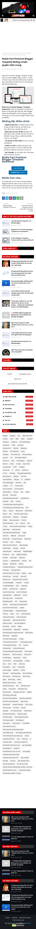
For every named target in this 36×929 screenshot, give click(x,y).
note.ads (15, 576)
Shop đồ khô (6, 704)
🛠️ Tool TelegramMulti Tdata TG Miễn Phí (22, 838)
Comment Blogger (8, 582)
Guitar (24, 657)
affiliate (24, 573)
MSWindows (17, 595)
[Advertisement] (18, 38)
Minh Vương (11, 679)
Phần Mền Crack (22, 689)
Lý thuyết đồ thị (7, 595)
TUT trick (23, 476)
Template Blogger (8, 611)
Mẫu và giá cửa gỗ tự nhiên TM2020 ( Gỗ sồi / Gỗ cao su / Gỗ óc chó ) (22, 325)
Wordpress (6, 554)
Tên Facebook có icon (9, 726)
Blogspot (12, 436)
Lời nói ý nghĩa (7, 670)
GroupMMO (6, 69)
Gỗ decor (5, 561)
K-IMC (14, 664)
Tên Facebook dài (8, 733)
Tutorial (22, 548)
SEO (10, 514)
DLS (20, 645)
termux (14, 626)
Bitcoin (12, 464)
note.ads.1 (24, 576)
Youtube (5, 486)
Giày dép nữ (17, 657)
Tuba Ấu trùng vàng (8, 617)
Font (27, 507)
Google (18, 464)
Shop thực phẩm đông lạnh (10, 701)
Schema (5, 604)
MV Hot (18, 470)
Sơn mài (23, 707)
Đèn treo (12, 761)
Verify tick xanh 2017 (8, 739)
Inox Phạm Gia (14, 589)
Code (11, 439)
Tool (17, 614)
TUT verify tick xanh (16, 711)
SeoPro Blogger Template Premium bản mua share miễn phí (22, 239)
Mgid (4, 679)
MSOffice (16, 670)
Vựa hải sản (6, 470)
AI (21, 479)
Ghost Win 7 (27, 654)
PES (16, 601)
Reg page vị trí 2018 (19, 692)
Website (5, 451)
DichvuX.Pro (17, 379)
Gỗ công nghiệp (18, 661)
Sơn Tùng (15, 707)
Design (30, 526)
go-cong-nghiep (27, 745)
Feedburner (6, 654)
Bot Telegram (20, 461)
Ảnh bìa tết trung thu (24, 770)
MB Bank (13, 536)
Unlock (27, 736)
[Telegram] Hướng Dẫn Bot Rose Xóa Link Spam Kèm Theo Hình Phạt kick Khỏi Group (22, 273)
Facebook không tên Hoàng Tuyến (12, 651)
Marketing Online (8, 601)
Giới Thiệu (14, 918)
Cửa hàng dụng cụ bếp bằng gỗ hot (13, 504)
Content (26, 582)
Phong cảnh (12, 689)
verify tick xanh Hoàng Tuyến (11, 754)
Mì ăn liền (18, 482)
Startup (22, 607)
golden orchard (7, 623)
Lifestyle (5, 564)
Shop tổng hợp (24, 545)
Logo (13, 667)
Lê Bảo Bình (21, 667)
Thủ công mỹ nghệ (8, 720)
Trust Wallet (25, 723)
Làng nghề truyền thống (24, 473)
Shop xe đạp (24, 701)
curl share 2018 (7, 742)
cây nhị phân (6, 620)
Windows (5, 501)
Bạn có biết (26, 464)
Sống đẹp (5, 711)
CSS (11, 457)
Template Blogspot (21, 611)
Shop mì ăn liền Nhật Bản (10, 698)
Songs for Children (17, 704)
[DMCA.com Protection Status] (18, 926)
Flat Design (13, 557)
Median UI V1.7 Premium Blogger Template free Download (22, 230)
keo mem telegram (19, 623)
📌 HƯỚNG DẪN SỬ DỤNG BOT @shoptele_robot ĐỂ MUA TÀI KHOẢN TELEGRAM (21, 315)
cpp (13, 554)
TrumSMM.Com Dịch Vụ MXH (26, 374)
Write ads (25, 739)
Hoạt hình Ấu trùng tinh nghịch (11, 532)
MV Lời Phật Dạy (27, 673)
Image (24, 532)
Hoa (22, 492)
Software (16, 476)
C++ (11, 486)
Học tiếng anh (7, 467)
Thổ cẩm (5, 614)
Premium (5, 542)
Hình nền (15, 448)
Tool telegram (20, 720)
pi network (6, 626)
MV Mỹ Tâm (13, 564)
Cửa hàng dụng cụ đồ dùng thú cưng (13, 507)
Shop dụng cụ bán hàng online (18, 604)
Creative (18, 501)
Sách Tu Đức (29, 704)
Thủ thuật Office (15, 570)
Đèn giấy (5, 761)
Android (22, 523)
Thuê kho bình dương (9, 714)
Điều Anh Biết (25, 758)
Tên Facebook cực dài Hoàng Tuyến (13, 729)
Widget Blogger (27, 551)
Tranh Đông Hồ (25, 614)
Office (4, 689)
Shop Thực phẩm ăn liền (21, 514)
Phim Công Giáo (27, 454)
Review (5, 514)
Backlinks (27, 479)
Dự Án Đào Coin (16, 412)
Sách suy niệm (7, 707)
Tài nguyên (24, 517)
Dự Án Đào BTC (19, 489)
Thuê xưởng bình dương (21, 717)
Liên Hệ (8, 918)
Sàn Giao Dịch (16, 405)
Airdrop (16, 401)
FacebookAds (7, 492)
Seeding (18, 542)
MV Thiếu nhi (6, 676)
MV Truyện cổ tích (8, 598)
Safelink (29, 692)
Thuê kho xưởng (22, 714)
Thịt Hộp (15, 548)
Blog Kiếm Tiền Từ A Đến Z (20, 579)
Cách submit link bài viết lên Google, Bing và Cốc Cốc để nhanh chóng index (22, 293)
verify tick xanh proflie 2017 (10, 758)
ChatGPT (5, 557)
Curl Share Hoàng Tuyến (10, 639)
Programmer (23, 601)
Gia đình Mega (7, 657)
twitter (20, 626)
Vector (23, 451)
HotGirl (5, 589)
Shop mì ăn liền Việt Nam (10, 545)
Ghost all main (16, 529)
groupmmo (6, 445)
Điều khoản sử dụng (25, 918)
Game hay (22, 557)
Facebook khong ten (19, 648)
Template (11, 53)
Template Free (25, 498)
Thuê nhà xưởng (7, 717)
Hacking (27, 661)
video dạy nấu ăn (14, 520)
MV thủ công (26, 676)
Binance (5, 464)
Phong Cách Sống (17, 539)
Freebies (15, 492)
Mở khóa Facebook (8, 686)
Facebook (6, 442)
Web (18, 739)
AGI (17, 523)
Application (17, 629)
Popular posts (7, 692)
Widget (5, 520)
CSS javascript (19, 486)
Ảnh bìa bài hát (7, 629)
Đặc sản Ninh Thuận (23, 761)
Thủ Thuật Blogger (25, 442)
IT (12, 470)
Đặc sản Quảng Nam (9, 764)
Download (14, 442)
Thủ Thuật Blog (7, 479)
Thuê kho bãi (27, 711)
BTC (28, 523)
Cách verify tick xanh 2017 (10, 642)
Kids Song (21, 664)
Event (17, 586)
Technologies (7, 548)
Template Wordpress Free (25, 567)
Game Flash (6, 529)
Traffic (15, 467)
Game (4, 511)
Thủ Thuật (6, 570)
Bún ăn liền (6, 636)
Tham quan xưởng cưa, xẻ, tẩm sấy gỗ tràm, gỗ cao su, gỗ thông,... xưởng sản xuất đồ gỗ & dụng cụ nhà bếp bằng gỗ (22, 304)
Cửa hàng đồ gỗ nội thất (9, 645)
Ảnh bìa (24, 520)
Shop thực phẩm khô (25, 698)
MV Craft (5, 495)
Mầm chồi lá (19, 511)
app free (5, 457)
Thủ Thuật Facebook (20, 457)
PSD (25, 482)
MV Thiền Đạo (16, 676)
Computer (19, 582)
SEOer (22, 439)
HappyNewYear (15, 561)
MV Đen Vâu (6, 539)
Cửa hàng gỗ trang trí (26, 642)
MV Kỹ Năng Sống (15, 673)
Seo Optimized (14, 451)
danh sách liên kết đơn (19, 620)
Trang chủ (5, 53)
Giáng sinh (24, 586)
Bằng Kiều (14, 636)
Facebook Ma (7, 648)
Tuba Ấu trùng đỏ (21, 617)
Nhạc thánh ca (7, 476)
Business (25, 629)
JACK (9, 664)
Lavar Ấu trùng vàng (8, 592)
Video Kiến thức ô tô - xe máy (11, 573)
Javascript (20, 445)
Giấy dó (11, 511)
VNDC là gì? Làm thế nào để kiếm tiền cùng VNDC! (22, 351)
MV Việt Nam (18, 598)
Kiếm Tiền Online (16, 397)
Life (30, 561)
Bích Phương (29, 632)
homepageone (7, 748)
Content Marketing (8, 586)
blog (30, 573)
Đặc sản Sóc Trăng (22, 764)
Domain (25, 645)
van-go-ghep (26, 751)
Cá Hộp (21, 639)
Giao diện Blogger (8, 482)
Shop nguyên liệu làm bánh (10, 498)
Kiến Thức (5, 536)
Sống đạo (21, 467)
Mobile (21, 564)
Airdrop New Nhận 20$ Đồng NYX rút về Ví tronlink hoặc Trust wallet (22, 283)
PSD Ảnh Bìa (28, 511)
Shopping (15, 517)
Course (5, 526)
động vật (16, 479)
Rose (12, 542)
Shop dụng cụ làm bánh (9, 695)
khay (12, 501)
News (12, 461)
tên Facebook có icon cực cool (11, 751)
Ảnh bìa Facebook (8, 523)
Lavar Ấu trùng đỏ (22, 592)
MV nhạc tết (21, 536)
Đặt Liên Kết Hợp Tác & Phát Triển (17, 384)
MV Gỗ (25, 595)
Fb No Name (28, 651)
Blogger (8, 193)
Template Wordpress (9, 567)
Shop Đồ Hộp (6, 517)
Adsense (29, 461)
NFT (17, 686)
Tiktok (12, 614)
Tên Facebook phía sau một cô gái (12, 736)
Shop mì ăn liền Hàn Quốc (10, 607)
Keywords (23, 589)
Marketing (23, 448)
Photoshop (27, 539)
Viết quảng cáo (7, 551)
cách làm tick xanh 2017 (21, 742)
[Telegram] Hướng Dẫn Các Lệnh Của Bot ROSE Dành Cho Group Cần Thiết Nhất (22, 263)
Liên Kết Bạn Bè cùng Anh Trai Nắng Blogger (21, 222)
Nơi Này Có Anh (25, 686)
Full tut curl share (17, 654)
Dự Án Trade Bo (16, 424)
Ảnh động (12, 473)
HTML (13, 445)
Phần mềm (13, 495)
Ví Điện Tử (16, 416)
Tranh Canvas (16, 723)
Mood (19, 679)
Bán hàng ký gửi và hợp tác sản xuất (13, 632)
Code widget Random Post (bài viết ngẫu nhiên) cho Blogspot (21, 334)
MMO (17, 439)
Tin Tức (16, 420)
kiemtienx (16, 748)
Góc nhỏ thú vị (7, 661)
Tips (19, 436)
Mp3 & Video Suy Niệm (9, 682)
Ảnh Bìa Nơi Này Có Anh (9, 770)
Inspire (28, 492)
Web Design (17, 551)
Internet (24, 561)
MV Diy (23, 670)
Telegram (16, 408)
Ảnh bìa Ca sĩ (6, 579)
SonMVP (9, 374)
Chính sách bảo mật (18, 920)
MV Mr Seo (25, 470)
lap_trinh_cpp (7, 576)
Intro (4, 664)
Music (20, 682)
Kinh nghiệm (6, 667)
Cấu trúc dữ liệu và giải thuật (18, 526)
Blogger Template (22, 554)
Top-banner (6, 723)
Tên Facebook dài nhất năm (23, 733)
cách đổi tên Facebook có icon (11, 745)
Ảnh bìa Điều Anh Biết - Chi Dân (12, 773)
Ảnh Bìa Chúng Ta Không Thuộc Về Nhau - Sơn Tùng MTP (17, 767)
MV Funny (5, 673)
